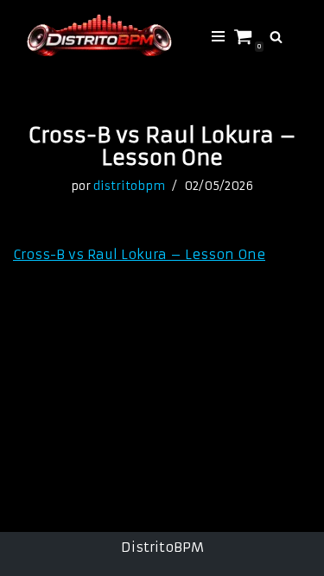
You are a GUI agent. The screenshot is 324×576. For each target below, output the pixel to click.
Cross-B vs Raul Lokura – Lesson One (139, 254)
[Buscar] (276, 36)
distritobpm (129, 186)
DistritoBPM (162, 547)
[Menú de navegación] (218, 36)
